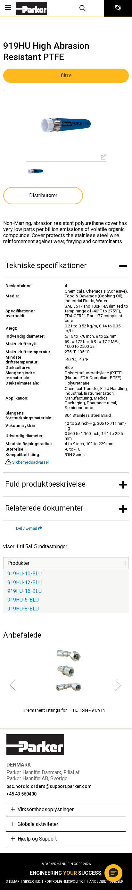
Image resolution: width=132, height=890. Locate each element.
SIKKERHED (33, 881)
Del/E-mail (26, 528)
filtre (66, 75)
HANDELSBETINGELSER (105, 881)
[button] (113, 873)
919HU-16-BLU (24, 591)
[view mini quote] (118, 8)
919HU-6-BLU (23, 600)
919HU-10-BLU (24, 574)
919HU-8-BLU (23, 609)
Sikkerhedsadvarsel (30, 462)
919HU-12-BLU (24, 583)
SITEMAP (14, 881)
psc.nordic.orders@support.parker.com (49, 786)
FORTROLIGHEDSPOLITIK (65, 881)
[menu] (8, 8)
